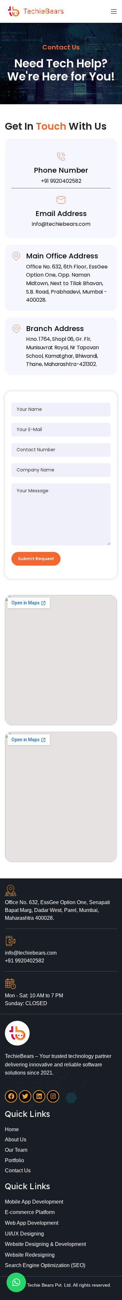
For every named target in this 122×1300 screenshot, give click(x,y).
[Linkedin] (39, 1096)
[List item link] (61, 1129)
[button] (16, 1282)
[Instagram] (53, 1096)
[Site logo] (34, 11)
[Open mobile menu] (113, 11)
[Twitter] (25, 1096)
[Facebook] (11, 1096)
